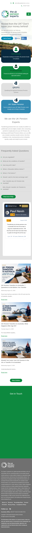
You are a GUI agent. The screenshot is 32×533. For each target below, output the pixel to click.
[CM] (13, 516)
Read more (4, 299)
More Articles (16, 380)
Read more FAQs (8, 196)
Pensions (10, 502)
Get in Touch (7, 38)
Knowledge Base (18, 502)
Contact (26, 502)
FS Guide (4, 504)
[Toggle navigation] (28, 14)
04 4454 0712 (22, 511)
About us (4, 502)
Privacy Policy (11, 504)
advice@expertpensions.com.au (22, 3)
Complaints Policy (21, 504)
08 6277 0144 (26, 5)
